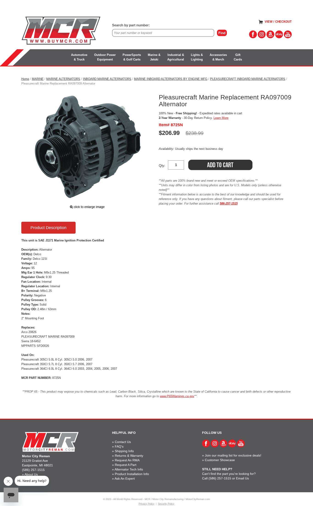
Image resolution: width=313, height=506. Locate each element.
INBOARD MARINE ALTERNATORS (107, 79)
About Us (31, 474)
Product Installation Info (132, 474)
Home (25, 79)
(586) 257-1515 (33, 470)
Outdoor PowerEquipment (105, 57)
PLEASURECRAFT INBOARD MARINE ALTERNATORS (247, 79)
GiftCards (238, 57)
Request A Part (125, 465)
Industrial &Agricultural (175, 57)
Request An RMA (127, 460)
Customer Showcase (220, 460)
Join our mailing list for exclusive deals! (233, 455)
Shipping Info (124, 451)
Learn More (221, 118)
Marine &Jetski (154, 57)
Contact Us (123, 442)
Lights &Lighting (197, 57)
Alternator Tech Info (129, 469)
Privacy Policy (146, 503)
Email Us (242, 478)
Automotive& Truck (79, 57)
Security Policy (166, 503)
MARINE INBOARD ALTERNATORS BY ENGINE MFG (170, 79)
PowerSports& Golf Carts (132, 57)
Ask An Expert (125, 478)
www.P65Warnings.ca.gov (177, 396)
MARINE (38, 79)
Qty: (162, 165)
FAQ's (119, 446)
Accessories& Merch (218, 57)
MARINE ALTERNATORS (63, 79)
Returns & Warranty (129, 455)
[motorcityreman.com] (61, 31)
